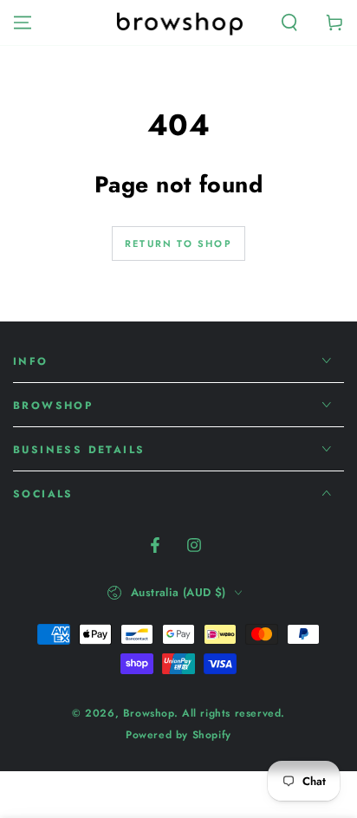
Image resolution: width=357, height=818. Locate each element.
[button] (289, 22)
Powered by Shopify (178, 735)
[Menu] (22, 22)
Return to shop (178, 243)
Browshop (148, 713)
